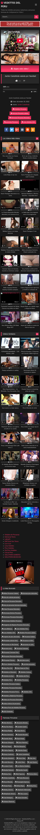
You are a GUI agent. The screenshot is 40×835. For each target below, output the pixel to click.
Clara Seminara (8, 734)
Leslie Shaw (21, 762)
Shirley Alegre (20, 785)
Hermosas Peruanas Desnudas (20, 117)
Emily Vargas (7, 746)
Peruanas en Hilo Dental (11, 644)
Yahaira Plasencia (9, 801)
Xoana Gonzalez (22, 797)
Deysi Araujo (20, 738)
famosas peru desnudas (30, 593)
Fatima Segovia (8, 750)
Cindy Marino (21, 730)
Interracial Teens (10, 537)
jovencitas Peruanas (12, 122)
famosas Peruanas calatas (20, 113)
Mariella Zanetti (22, 770)
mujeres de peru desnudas (12, 636)
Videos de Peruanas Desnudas (13, 699)
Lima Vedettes (9, 546)
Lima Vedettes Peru (22, 629)
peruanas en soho (28, 644)
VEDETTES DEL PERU (10, 4)
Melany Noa (7, 774)
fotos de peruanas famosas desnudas (15, 605)
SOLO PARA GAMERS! (12, 555)
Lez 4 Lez (8, 543)
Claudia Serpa (8, 738)
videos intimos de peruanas (12, 703)
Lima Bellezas (8, 629)
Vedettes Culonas (26, 672)
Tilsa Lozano (24, 793)
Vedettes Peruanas (20, 109)
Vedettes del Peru (23, 676)
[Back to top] (34, 829)
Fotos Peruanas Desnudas (11, 609)
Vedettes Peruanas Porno (11, 691)
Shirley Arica (32, 785)
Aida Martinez (8, 722)
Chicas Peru (9, 552)
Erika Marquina (20, 746)
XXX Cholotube (8, 711)
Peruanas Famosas (22, 648)
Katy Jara (32, 758)
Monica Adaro (33, 774)
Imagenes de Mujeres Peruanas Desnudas (16, 625)
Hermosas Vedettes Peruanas (12, 621)
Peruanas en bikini (27, 640)
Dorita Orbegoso (8, 742)
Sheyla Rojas (7, 785)
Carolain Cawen (22, 726)
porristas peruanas (29, 664)
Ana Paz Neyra (8, 726)
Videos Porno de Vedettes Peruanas (14, 707)
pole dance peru (24, 660)
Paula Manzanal (24, 778)
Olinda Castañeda (9, 778)
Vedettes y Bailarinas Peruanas (13, 695)
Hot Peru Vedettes (11, 550)
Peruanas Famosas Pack (11, 652)
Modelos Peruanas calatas (27, 632)
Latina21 (7, 539)
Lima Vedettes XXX (29, 122)
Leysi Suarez (33, 762)
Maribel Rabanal (8, 770)
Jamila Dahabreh (9, 758)
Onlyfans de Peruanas (12, 534)
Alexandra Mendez (22, 722)
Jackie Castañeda (23, 104)
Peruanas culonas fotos (11, 640)
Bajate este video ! (21, 69)
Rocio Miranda (8, 782)
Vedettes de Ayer (9, 676)
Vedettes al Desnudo (10, 672)
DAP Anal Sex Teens (12, 541)
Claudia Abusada (23, 734)
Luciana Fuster (8, 766)
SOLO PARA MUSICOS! (13, 557)
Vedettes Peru (8, 680)
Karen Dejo (22, 758)
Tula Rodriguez (8, 797)
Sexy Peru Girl (8, 668)
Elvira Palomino (22, 742)
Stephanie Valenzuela (24, 789)
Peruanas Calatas (29, 636)
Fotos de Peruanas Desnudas (12, 601)
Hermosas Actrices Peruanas (12, 613)
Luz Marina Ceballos (23, 766)
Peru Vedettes (9, 548)
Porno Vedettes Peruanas (11, 664)
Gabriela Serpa (22, 750)
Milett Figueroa (20, 774)
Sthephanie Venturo (9, 793)
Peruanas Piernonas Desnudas (13, 656)
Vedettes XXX (28, 691)
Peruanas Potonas (9, 660)
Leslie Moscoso (8, 762)
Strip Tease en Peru (23, 668)
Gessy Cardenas (9, 754)
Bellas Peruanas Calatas (11, 593)
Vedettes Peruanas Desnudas (12, 688)
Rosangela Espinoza (23, 782)
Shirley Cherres (8, 789)
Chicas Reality (8, 730)
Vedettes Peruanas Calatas (12, 684)
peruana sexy (8, 648)
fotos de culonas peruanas (11, 597)
